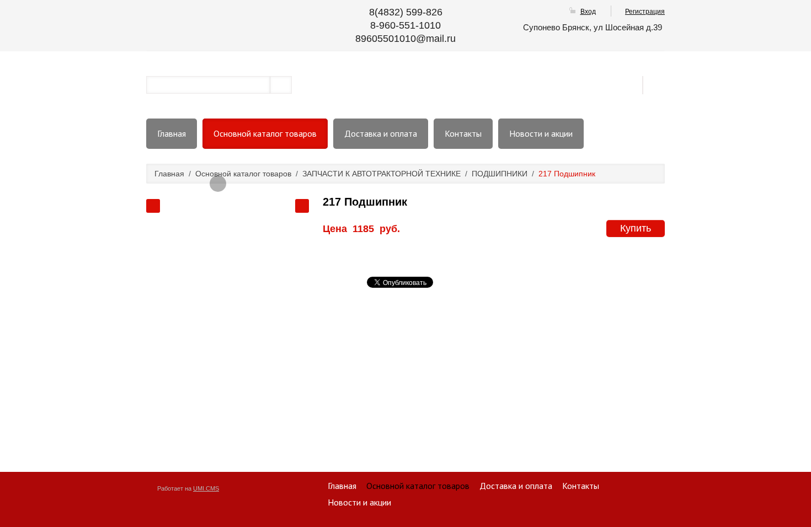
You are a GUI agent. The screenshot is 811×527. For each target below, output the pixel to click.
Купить (635, 228)
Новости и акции (541, 133)
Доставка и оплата (380, 133)
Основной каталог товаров (265, 133)
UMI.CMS (206, 488)
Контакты (463, 133)
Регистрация (645, 11)
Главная (171, 133)
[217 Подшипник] (218, 183)
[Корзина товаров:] (657, 84)
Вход (588, 11)
